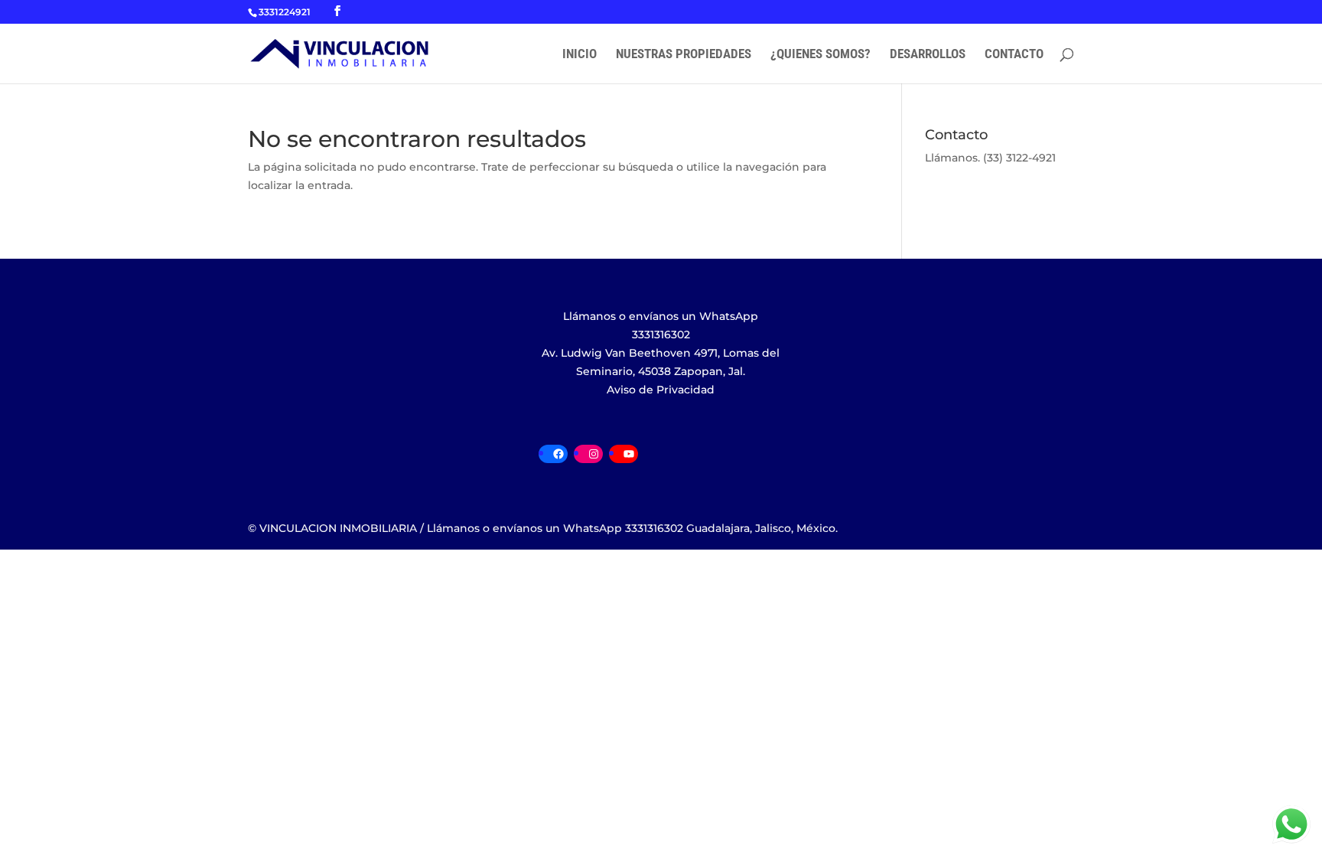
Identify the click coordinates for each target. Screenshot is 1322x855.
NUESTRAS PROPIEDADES (683, 54)
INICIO (579, 54)
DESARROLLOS (927, 54)
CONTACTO (1014, 54)
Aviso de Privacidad (661, 389)
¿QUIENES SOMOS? (820, 54)
